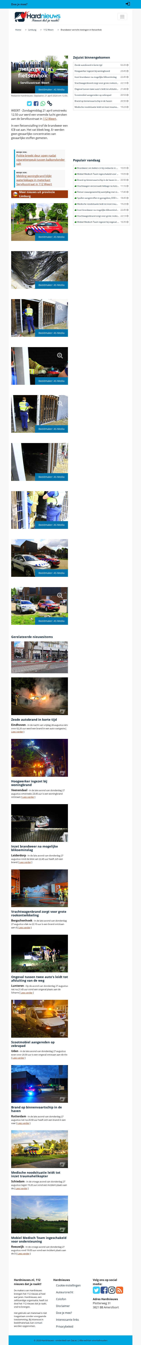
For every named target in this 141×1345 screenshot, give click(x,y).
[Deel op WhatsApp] (43, 104)
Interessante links (67, 1320)
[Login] (128, 3)
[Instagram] (111, 1292)
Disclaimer (63, 1306)
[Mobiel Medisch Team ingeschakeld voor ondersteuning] (39, 1214)
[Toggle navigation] (122, 16)
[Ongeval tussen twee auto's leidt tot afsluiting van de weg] (39, 953)
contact (38, 1322)
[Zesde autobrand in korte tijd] (39, 696)
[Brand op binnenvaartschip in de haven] (39, 1084)
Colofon (61, 1299)
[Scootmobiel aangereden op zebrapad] (39, 1018)
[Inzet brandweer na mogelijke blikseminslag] (39, 823)
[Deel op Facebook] (36, 104)
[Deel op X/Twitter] (29, 104)
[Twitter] (96, 1292)
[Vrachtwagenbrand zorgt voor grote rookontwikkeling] (39, 888)
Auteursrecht (64, 1292)
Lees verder (17, 731)
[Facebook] (104, 1292)
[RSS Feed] (119, 1292)
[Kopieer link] (49, 104)
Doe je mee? (64, 1313)
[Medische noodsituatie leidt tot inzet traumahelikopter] (39, 1149)
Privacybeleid (64, 1326)
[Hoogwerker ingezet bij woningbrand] (39, 758)
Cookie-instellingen (68, 1285)
